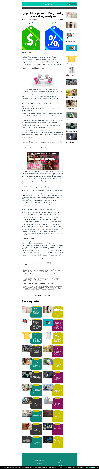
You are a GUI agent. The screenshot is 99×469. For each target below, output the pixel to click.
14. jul (57, 424)
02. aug (36, 384)
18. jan (36, 437)
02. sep (36, 371)
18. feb (36, 332)
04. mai (36, 319)
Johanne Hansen (34, 19)
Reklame (41, 8)
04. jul (57, 384)
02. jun (36, 397)
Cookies (51, 8)
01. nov (57, 358)
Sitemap (60, 465)
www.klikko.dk (40, 464)
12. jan (57, 332)
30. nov (57, 345)
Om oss (46, 8)
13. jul (57, 306)
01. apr (36, 411)
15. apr (57, 319)
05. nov (36, 358)
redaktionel (60, 19)
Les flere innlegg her (42, 295)
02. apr (57, 397)
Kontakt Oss (57, 8)
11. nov (36, 424)
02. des (57, 411)
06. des (36, 345)
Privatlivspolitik (92, 467)
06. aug (36, 306)
